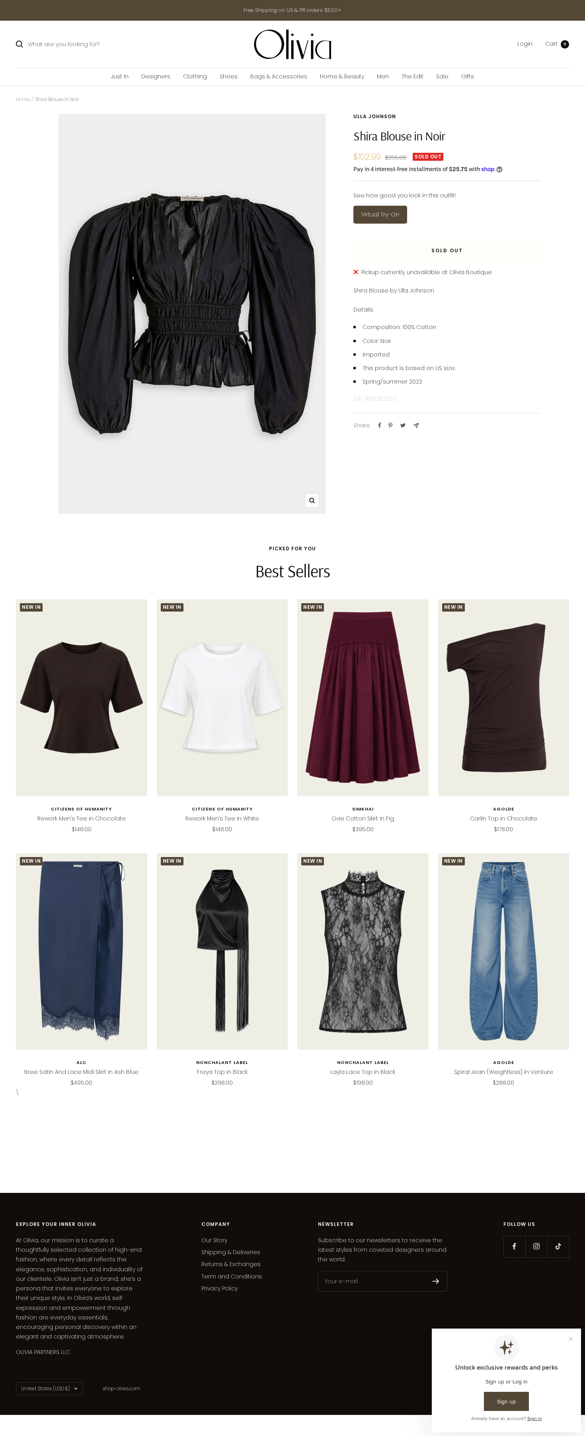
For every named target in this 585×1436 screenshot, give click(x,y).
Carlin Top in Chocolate (503, 818)
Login (524, 44)
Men (383, 76)
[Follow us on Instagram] (536, 1246)
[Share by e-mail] (416, 425)
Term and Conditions (231, 1276)
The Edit (412, 76)
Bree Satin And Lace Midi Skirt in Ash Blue (81, 1072)
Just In (120, 76)
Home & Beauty (342, 76)
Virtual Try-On (380, 214)
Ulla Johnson (374, 116)
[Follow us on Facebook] (514, 1246)
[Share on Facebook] (379, 425)
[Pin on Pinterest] (390, 425)
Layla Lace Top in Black (362, 1072)
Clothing (195, 76)
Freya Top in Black (222, 1072)
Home (23, 99)
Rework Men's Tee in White (222, 818)
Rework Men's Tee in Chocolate (81, 818)
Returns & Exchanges (231, 1264)
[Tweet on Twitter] (403, 425)
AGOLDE (503, 809)
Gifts (467, 76)
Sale (442, 76)
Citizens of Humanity (81, 809)
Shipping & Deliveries (230, 1252)
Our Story (214, 1240)
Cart (555, 44)
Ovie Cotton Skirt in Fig (363, 818)
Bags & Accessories (278, 76)
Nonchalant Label (222, 1062)
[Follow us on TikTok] (558, 1246)
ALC (81, 1062)
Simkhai (363, 809)
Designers (155, 76)
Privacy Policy (219, 1288)
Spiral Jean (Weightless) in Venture (503, 1072)
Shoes (229, 76)
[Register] (436, 1281)
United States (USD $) (45, 1388)
